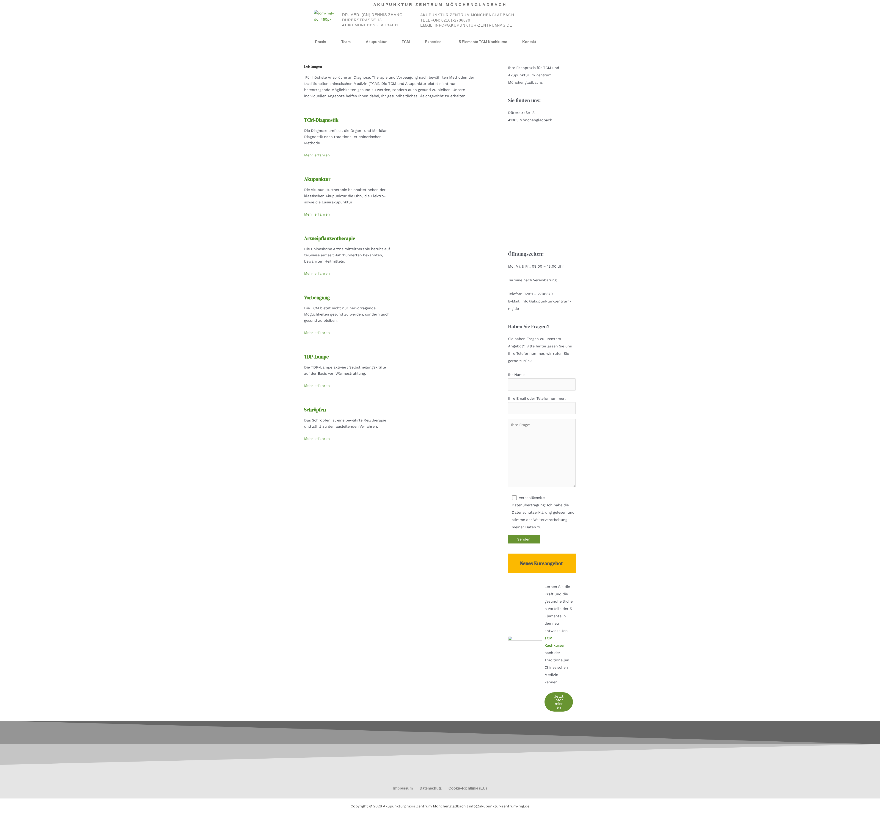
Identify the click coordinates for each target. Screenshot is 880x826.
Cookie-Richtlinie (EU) (467, 788)
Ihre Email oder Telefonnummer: (537, 398)
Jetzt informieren (559, 702)
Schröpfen (315, 409)
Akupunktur (376, 42)
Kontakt (529, 42)
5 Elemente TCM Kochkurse (483, 42)
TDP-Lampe (316, 356)
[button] (434, 42)
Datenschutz (431, 788)
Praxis (320, 42)
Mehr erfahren (317, 155)
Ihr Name (516, 374)
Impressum (403, 788)
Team (346, 42)
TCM (406, 42)
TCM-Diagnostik (321, 120)
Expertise (433, 42)
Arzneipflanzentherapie (329, 238)
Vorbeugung (317, 297)
